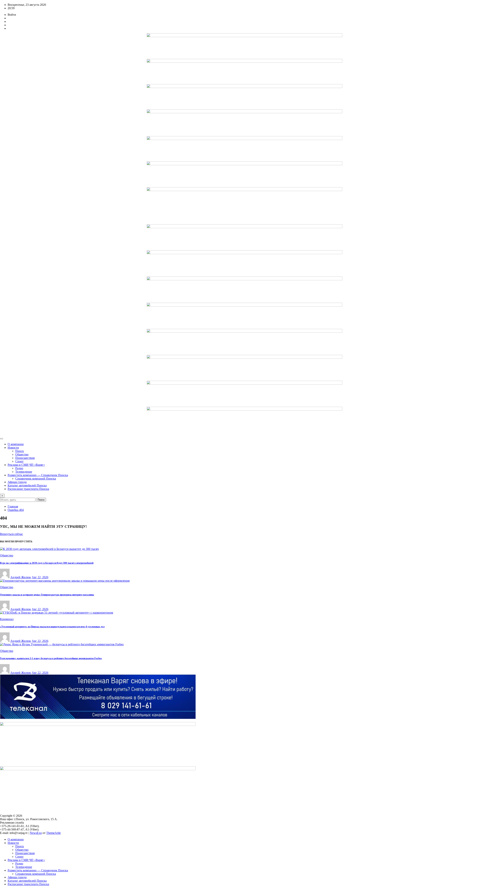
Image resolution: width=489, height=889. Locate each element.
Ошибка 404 (16, 510)
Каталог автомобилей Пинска (27, 485)
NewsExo (36, 833)
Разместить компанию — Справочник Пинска (38, 475)
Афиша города (17, 482)
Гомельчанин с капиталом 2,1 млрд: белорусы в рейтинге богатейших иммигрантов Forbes (51, 658)
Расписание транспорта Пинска (28, 488)
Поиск (41, 499)
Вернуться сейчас (11, 534)
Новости (13, 447)
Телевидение (23, 471)
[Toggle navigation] (1, 438)
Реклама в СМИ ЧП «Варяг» (26, 464)
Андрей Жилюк (20, 577)
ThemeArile (53, 833)
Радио (19, 468)
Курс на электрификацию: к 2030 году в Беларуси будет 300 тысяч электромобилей (46, 562)
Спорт (19, 461)
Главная (13, 506)
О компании (16, 444)
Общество (21, 454)
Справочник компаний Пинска (35, 478)
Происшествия (25, 458)
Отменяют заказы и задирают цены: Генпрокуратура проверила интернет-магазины (47, 594)
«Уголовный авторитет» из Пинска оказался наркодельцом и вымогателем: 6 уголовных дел (52, 626)
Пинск (19, 451)
